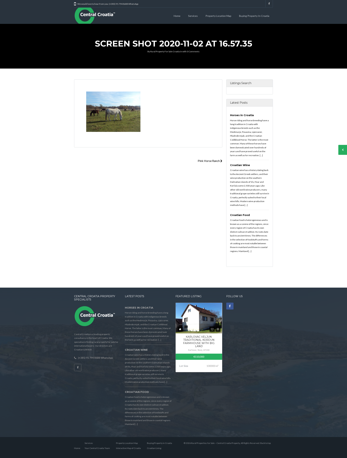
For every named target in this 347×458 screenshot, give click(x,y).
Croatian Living (154, 448)
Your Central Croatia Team (97, 448)
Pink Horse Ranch (209, 160)
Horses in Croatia (242, 115)
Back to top (265, 443)
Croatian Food (240, 215)
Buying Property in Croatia (254, 15)
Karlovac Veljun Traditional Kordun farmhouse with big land (199, 341)
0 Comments (193, 51)
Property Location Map (218, 15)
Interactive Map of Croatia (128, 448)
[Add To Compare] (218, 329)
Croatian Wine (240, 165)
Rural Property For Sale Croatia (165, 51)
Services (193, 15)
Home (177, 15)
